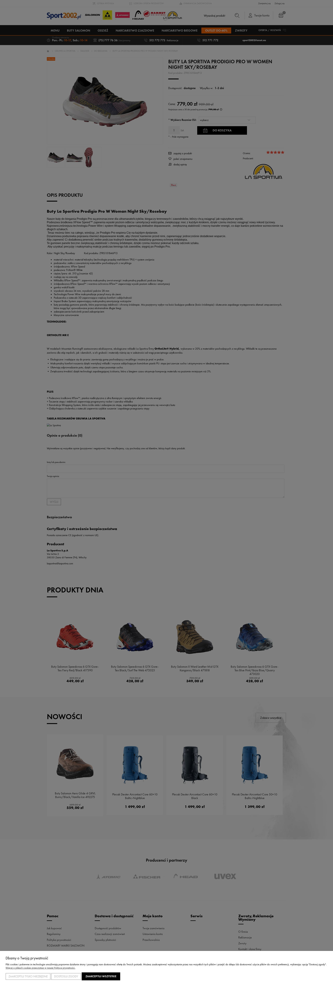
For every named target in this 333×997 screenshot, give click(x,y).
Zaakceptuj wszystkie (101, 976)
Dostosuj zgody (66, 976)
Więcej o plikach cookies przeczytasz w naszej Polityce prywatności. (40, 968)
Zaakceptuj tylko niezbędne (28, 976)
